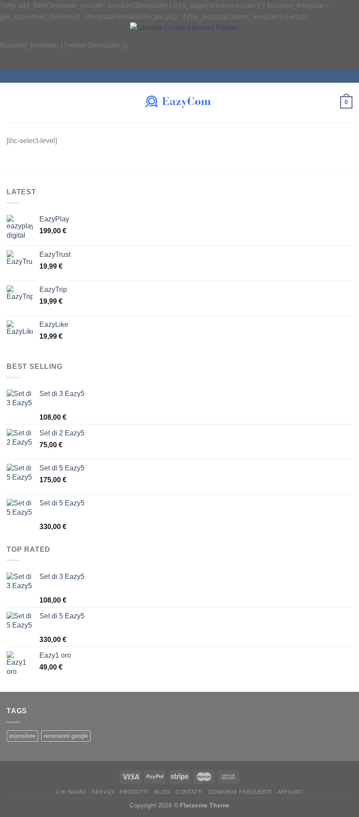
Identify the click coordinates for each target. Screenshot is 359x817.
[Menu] (12, 102)
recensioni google (66, 736)
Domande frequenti (239, 792)
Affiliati (290, 792)
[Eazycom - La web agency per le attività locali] (179, 102)
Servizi (102, 792)
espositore (22, 736)
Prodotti (134, 792)
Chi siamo (71, 792)
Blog (161, 792)
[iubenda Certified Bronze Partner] (197, 45)
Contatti (189, 792)
